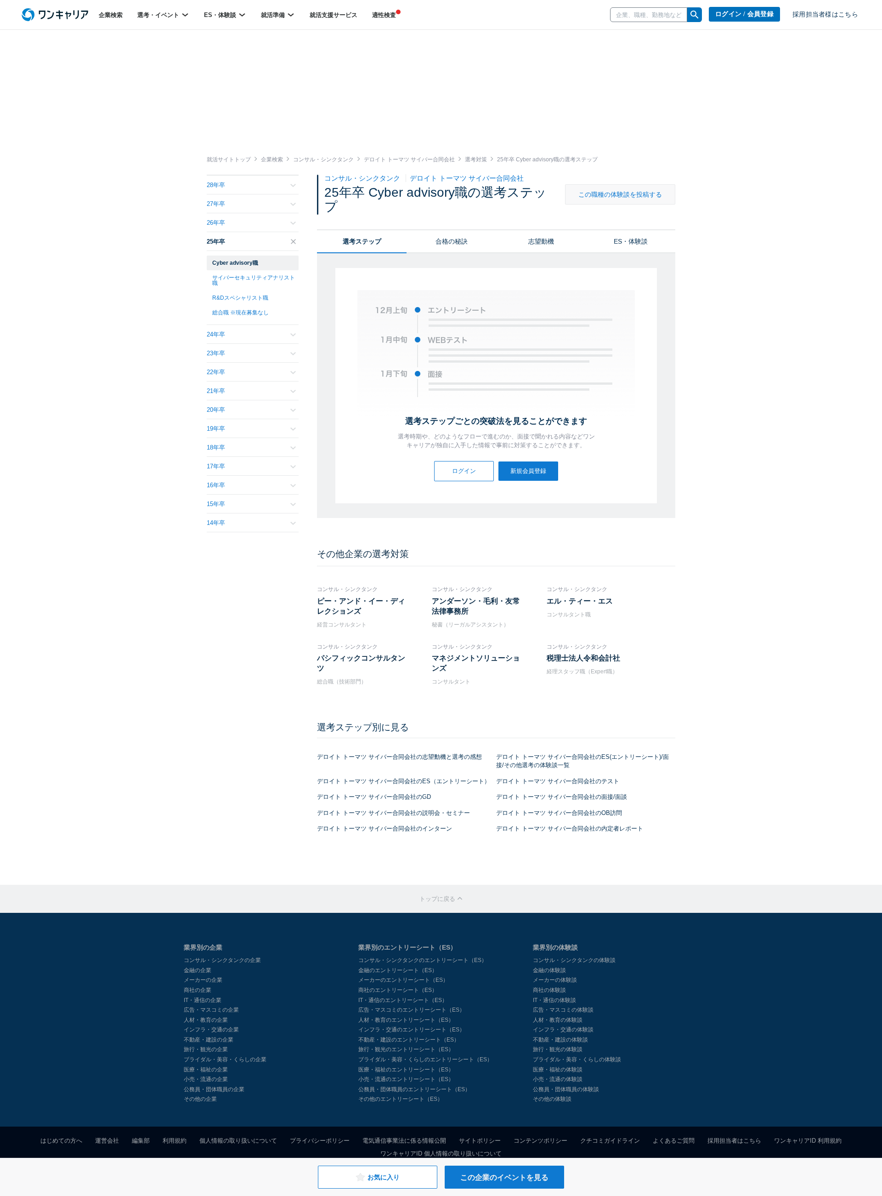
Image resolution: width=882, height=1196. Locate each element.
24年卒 (216, 334)
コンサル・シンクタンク (363, 178)
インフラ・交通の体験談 (563, 1029)
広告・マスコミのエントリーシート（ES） (411, 1010)
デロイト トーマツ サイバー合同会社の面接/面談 (561, 796)
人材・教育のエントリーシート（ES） (406, 1020)
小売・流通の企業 (206, 1079)
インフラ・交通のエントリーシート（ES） (411, 1029)
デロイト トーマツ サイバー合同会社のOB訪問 (559, 812)
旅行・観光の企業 (206, 1049)
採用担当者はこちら (734, 1140)
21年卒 (216, 390)
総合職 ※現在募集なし (240, 312)
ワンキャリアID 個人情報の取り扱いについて (441, 1153)
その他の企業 (200, 1099)
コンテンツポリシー (540, 1140)
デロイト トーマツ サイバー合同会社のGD (374, 796)
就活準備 (274, 14)
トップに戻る (438, 898)
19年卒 (216, 428)
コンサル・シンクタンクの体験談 (574, 960)
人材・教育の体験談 (557, 1020)
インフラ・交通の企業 (211, 1029)
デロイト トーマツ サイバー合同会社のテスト (557, 781)
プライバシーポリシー (320, 1140)
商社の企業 (197, 990)
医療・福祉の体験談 (557, 1069)
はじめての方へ (61, 1140)
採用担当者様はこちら (825, 14)
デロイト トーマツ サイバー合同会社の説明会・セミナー (393, 812)
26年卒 (216, 222)
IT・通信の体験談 (554, 1000)
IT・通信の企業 (202, 1000)
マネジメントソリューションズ (476, 663)
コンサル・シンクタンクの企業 (222, 960)
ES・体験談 (221, 14)
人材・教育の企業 (206, 1020)
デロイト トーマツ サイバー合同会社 (467, 178)
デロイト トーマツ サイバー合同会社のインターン (384, 828)
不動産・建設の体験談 (560, 1040)
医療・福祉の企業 (206, 1069)
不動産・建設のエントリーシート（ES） (408, 1040)
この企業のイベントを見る (504, 1177)
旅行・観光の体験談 (557, 1049)
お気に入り (384, 1177)
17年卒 (216, 466)
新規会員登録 (528, 470)
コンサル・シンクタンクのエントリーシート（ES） (422, 960)
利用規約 (175, 1140)
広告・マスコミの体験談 (563, 1010)
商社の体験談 (549, 990)
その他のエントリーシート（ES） (400, 1099)
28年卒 (216, 185)
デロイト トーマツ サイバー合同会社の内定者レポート (569, 828)
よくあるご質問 (674, 1140)
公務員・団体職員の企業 (214, 1089)
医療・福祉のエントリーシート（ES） (406, 1069)
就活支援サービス (333, 14)
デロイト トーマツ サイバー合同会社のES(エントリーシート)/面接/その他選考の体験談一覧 (582, 761)
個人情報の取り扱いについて (238, 1140)
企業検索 (111, 14)
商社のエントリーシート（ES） (397, 990)
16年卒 (216, 485)
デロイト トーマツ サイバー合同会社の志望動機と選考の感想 (399, 756)
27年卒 (216, 203)
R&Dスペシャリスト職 (240, 298)
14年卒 (216, 522)
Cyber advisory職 (235, 263)
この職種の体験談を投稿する (620, 194)
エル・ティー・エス (580, 601)
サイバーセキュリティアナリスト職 (253, 280)
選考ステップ (362, 241)
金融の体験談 (549, 970)
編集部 (141, 1140)
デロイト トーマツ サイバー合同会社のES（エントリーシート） (403, 781)
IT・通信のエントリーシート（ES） (402, 1000)
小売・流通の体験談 (557, 1079)
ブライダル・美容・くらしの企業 (225, 1059)
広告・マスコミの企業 (211, 1010)
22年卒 (216, 372)
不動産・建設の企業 (208, 1040)
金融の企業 (197, 970)
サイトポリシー (480, 1140)
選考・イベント (159, 14)
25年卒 (216, 241)
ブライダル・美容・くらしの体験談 (577, 1059)
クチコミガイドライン (610, 1140)
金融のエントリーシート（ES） (397, 970)
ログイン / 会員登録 (744, 14)
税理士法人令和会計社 (583, 658)
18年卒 (216, 447)
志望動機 (541, 241)
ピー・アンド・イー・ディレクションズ (361, 606)
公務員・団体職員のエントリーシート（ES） (414, 1089)
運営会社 (107, 1140)
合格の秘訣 (451, 241)
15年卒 (216, 504)
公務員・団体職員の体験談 (566, 1089)
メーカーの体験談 (555, 980)
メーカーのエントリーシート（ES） (403, 980)
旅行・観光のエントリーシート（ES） (406, 1049)
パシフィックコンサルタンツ (361, 663)
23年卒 (216, 353)
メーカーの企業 (203, 980)
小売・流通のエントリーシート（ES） (406, 1079)
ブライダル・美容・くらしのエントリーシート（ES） (425, 1059)
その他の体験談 (552, 1099)
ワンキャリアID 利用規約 (808, 1140)
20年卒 (216, 409)
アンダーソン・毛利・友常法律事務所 (476, 606)
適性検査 (384, 14)
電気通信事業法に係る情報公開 (404, 1140)
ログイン (464, 470)
